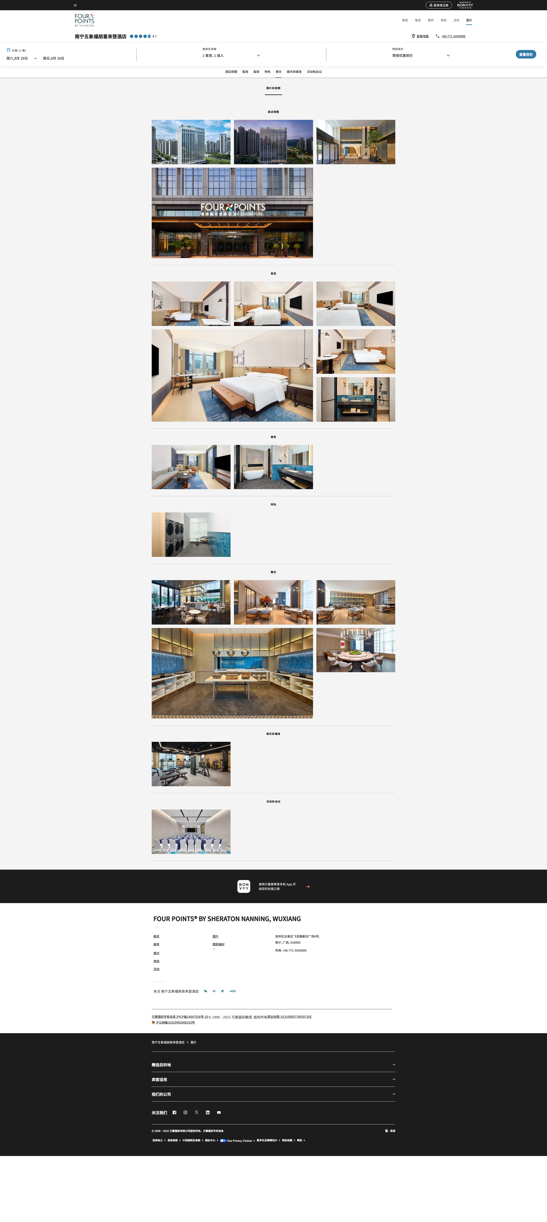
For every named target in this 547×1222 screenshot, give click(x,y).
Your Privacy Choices (239, 1140)
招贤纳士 (158, 1140)
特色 (268, 71)
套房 (256, 71)
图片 (469, 20)
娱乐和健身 (294, 71)
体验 (444, 20)
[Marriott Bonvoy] (462, 5)
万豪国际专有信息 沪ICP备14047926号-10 (180, 1016)
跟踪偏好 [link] (219, 944)
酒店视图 (231, 71)
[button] (439, 5)
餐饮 (431, 20)
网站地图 (287, 1140)
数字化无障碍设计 (267, 1140)
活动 (456, 20)
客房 (418, 20)
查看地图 (423, 36)
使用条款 (173, 1140)
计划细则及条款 (191, 1140)
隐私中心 (210, 1140)
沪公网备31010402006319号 (175, 1022)
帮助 (299, 1140)
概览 (405, 20)
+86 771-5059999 (453, 36)
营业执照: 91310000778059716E (289, 1016)
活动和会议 (314, 71)
